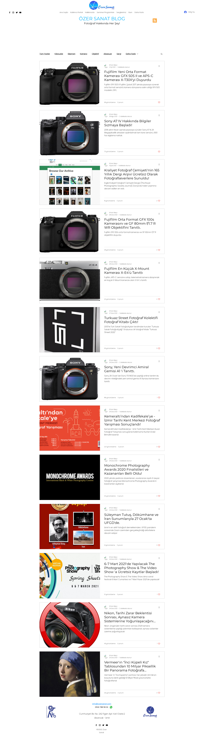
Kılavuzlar (59, 54)
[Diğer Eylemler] (159, 66)
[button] (161, 54)
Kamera (83, 54)
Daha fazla (131, 54)
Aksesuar (108, 54)
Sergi (119, 54)
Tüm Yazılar (44, 54)
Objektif (95, 54)
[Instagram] (13, 12)
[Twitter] (17, 12)
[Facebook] (9, 12)
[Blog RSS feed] (155, 20)
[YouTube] (20, 12)
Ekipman (71, 54)
